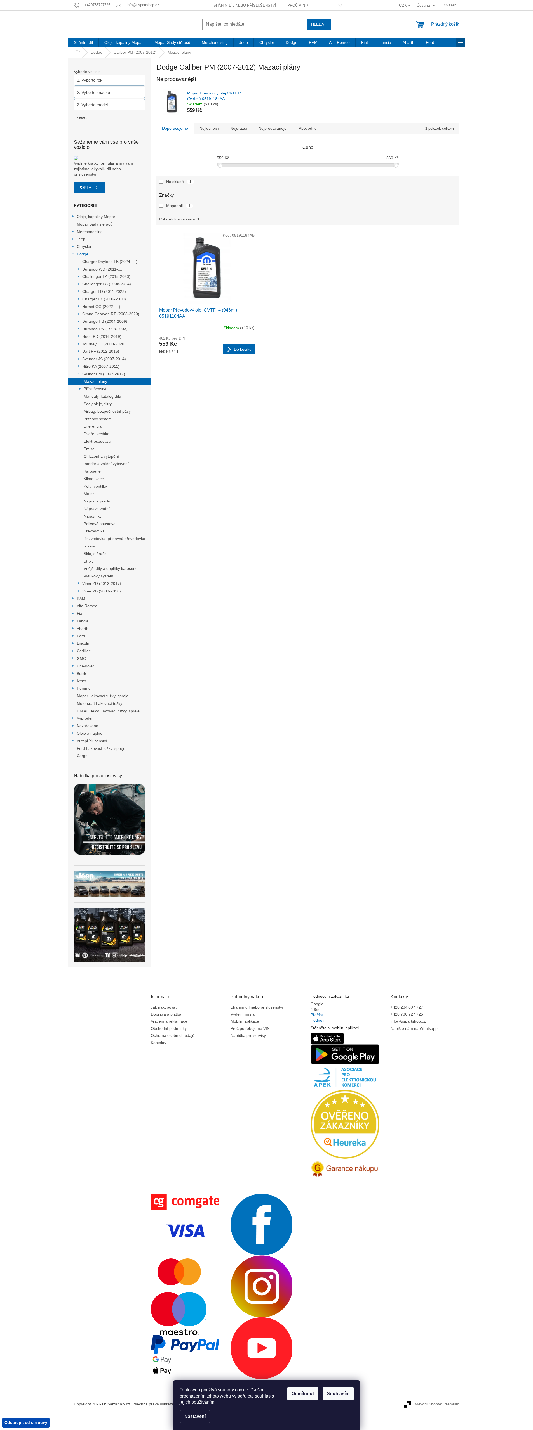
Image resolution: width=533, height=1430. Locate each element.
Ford (81, 636)
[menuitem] (83, 42)
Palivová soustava (100, 523)
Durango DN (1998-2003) (105, 329)
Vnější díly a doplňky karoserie (111, 568)
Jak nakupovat (164, 1007)
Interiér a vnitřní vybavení (106, 463)
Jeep (81, 239)
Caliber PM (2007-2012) (103, 374)
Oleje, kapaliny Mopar (96, 216)
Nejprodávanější (273, 128)
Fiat (80, 613)
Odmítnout (303, 1393)
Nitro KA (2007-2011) (100, 366)
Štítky (88, 561)
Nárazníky (93, 516)
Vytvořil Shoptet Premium (437, 1403)
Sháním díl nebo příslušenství (244, 5)
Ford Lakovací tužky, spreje (101, 748)
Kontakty (158, 1042)
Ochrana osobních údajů (172, 1035)
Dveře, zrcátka (96, 433)
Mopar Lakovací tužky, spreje (102, 696)
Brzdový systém (98, 419)
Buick (81, 673)
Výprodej (84, 718)
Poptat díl (89, 187)
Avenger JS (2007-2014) (104, 359)
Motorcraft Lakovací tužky (99, 703)
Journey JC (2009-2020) (104, 344)
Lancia (82, 621)
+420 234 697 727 (407, 1007)
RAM (81, 598)
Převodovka (94, 531)
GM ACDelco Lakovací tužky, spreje (108, 711)
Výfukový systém (98, 576)
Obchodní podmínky (169, 1028)
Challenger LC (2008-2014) (106, 284)
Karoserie (92, 471)
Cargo (82, 755)
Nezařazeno (87, 726)
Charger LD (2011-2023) (104, 291)
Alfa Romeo (87, 606)
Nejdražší (238, 128)
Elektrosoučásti (97, 441)
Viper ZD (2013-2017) (101, 583)
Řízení (89, 546)
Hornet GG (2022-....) (101, 306)
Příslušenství (95, 388)
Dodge (82, 254)
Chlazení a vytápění (101, 456)
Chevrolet (85, 666)
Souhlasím (338, 1393)
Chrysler (84, 246)
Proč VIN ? (297, 5)
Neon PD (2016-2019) (101, 336)
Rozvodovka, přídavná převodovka (114, 538)
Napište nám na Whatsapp (414, 1028)
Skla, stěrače (95, 553)
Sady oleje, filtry (98, 404)
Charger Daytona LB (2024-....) (109, 261)
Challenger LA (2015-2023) (106, 276)
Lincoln (83, 643)
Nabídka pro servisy (248, 1035)
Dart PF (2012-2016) (100, 351)
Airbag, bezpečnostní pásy (107, 411)
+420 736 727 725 (407, 1014)
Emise (89, 449)
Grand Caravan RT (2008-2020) (110, 314)
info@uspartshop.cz (408, 1021)
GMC (81, 658)
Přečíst (317, 1014)
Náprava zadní (97, 508)
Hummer (84, 688)
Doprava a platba (166, 1014)
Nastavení (195, 1416)
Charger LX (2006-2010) (104, 299)
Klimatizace (94, 478)
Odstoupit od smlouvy (25, 1422)
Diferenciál (93, 426)
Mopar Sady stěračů (94, 224)
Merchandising (90, 231)
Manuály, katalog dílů (102, 396)
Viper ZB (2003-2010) (101, 591)
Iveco (81, 681)
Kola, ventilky (95, 486)
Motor (89, 493)
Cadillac (84, 651)
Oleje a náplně (89, 733)
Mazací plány (95, 381)
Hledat (318, 24)
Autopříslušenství (92, 741)
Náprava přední (97, 501)
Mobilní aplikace (245, 1021)
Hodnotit (318, 1020)
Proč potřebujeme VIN (250, 1028)
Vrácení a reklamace (169, 1021)
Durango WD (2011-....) (103, 269)
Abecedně (308, 128)
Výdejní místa (243, 1014)
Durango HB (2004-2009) (104, 321)
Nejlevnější (209, 128)
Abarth (82, 628)
